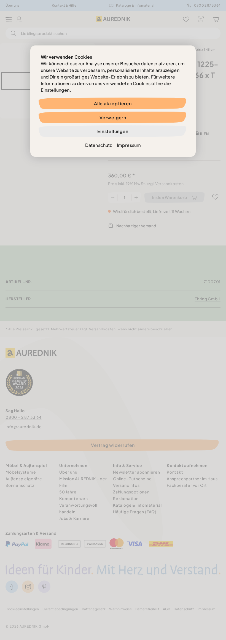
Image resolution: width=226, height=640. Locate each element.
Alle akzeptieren (113, 103)
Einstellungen (112, 131)
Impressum (129, 145)
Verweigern (112, 117)
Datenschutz (98, 145)
